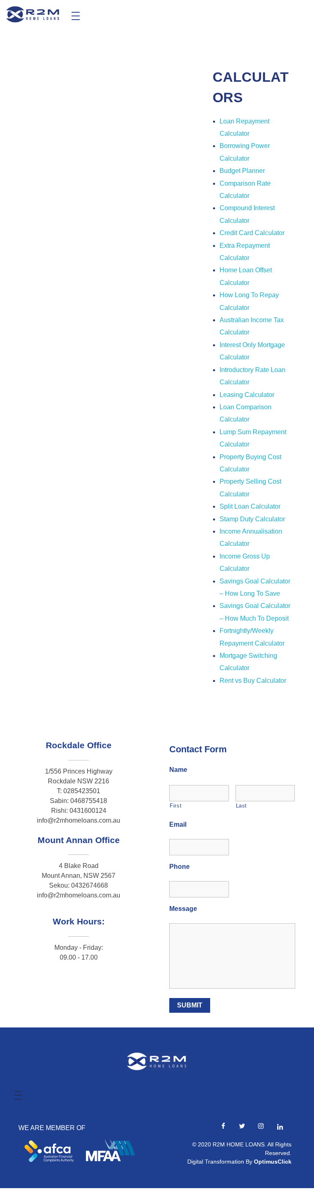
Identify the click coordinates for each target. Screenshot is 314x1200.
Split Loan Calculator (250, 506)
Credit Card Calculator (252, 232)
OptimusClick (273, 1161)
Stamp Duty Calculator (252, 519)
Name (178, 769)
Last (241, 806)
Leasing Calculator (247, 394)
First (176, 806)
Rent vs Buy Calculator (253, 680)
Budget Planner (242, 170)
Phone (179, 866)
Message (183, 908)
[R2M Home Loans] (32, 14)
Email (177, 824)
